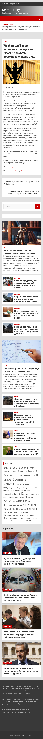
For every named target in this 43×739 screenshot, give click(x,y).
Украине (22, 509)
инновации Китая (17, 518)
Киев (17, 493)
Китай (17, 171)
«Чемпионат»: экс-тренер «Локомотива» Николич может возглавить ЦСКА (26, 451)
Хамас (15, 512)
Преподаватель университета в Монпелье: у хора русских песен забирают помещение (19, 634)
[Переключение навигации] (5, 18)
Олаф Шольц (23, 500)
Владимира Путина (29, 475)
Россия (6, 247)
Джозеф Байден (16, 488)
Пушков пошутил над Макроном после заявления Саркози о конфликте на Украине (19, 561)
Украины (32, 508)
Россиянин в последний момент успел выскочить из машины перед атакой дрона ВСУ (26, 330)
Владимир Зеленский (27, 471)
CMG (32, 468)
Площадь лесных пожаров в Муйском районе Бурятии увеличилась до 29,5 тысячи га (24, 420)
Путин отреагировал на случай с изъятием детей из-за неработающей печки (26, 314)
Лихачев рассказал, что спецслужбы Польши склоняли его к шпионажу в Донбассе (26, 402)
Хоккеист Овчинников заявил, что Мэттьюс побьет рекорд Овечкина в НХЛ (21, 192)
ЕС (36, 488)
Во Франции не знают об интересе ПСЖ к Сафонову (22, 183)
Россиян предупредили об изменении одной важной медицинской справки (25, 284)
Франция (7, 512)
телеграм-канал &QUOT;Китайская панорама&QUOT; (20, 520)
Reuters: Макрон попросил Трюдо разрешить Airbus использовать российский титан (20, 598)
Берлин (7, 471)
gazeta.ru (15, 167)
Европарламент (15, 490)
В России (14, 471)
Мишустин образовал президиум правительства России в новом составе (25, 436)
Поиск (37, 206)
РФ (21, 171)
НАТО (7, 500)
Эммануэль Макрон (13, 515)
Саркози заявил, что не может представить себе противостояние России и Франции (20, 671)
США (5, 42)
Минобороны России (16, 497)
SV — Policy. (11, 10)
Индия (23, 490)
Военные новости (14, 482)
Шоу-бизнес (23, 512)
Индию (11, 171)
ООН (13, 501)
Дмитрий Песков (28, 488)
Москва (29, 497)
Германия (35, 485)
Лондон (32, 494)
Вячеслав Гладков (24, 485)
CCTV (5, 468)
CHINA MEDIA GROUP (19, 468)
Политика (7, 505)
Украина (13, 508)
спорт (28, 518)
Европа (6, 490)
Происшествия (17, 505)
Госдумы (6, 488)
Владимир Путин (12, 475)
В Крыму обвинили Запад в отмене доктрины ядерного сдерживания (26, 299)
